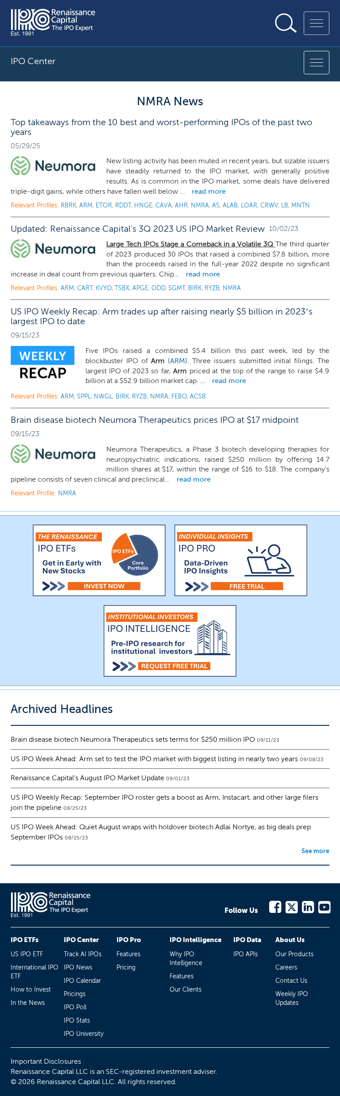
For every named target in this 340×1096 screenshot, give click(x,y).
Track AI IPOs (82, 954)
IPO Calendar (82, 981)
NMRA (200, 205)
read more (209, 191)
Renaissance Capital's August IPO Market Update (87, 778)
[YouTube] (323, 905)
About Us (290, 940)
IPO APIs (245, 954)
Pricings (74, 994)
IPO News (78, 967)
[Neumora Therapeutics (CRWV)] (53, 165)
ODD (158, 288)
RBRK (68, 205)
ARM (86, 205)
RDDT (123, 205)
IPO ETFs (25, 940)
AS (216, 205)
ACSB (198, 396)
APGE (140, 288)
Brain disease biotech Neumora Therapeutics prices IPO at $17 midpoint (155, 419)
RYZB (212, 288)
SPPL (84, 396)
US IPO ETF (27, 954)
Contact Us (291, 981)
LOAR (249, 205)
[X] (291, 905)
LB (284, 205)
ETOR (104, 205)
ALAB (230, 205)
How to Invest (31, 989)
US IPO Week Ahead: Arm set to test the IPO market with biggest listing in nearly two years (154, 759)
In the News (28, 1003)
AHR (181, 205)
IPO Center (81, 940)
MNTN (300, 205)
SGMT (176, 288)
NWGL (103, 396)
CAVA (163, 205)
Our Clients (185, 989)
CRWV (269, 205)
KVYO (104, 288)
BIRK (194, 288)
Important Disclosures (46, 1061)
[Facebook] (274, 905)
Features (128, 954)
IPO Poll (75, 1007)
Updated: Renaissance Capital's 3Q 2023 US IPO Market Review (138, 228)
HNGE (143, 205)
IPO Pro (128, 940)
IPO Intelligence (195, 940)
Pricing (125, 967)
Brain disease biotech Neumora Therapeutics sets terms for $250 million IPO (133, 739)
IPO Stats (77, 1020)
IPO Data (247, 940)
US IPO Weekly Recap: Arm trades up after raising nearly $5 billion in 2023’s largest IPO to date (162, 316)
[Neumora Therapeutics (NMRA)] (53, 454)
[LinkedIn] (307, 905)
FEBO (179, 396)
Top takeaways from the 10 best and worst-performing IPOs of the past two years (161, 127)
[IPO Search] (286, 23)
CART (85, 288)
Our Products (294, 954)
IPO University (84, 1034)
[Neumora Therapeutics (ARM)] (53, 248)
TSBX (122, 288)
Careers (286, 967)
